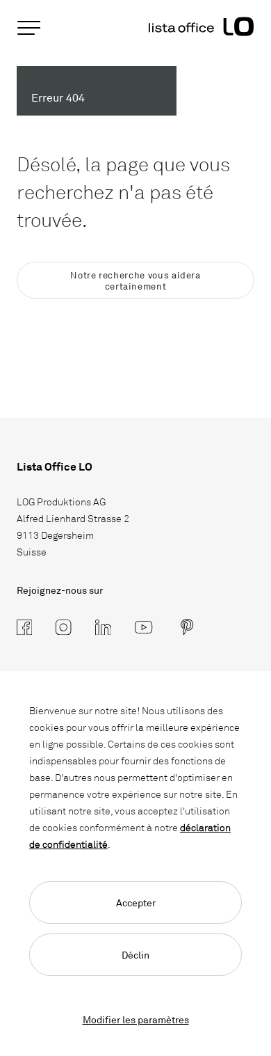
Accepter (136, 902)
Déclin (135, 955)
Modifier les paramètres (136, 1019)
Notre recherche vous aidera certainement (135, 280)
